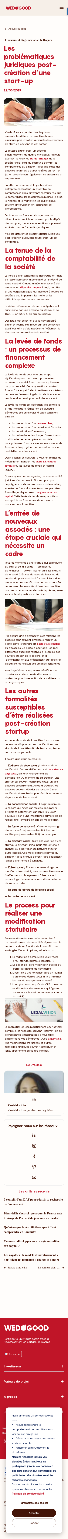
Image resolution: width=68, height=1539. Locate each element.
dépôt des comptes (30, 287)
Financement (12, 40)
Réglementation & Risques (36, 40)
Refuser (34, 1522)
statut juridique (39, 158)
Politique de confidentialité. (28, 1493)
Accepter (34, 1512)
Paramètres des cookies (34, 1502)
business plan (44, 423)
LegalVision (54, 1038)
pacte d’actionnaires (48, 643)
